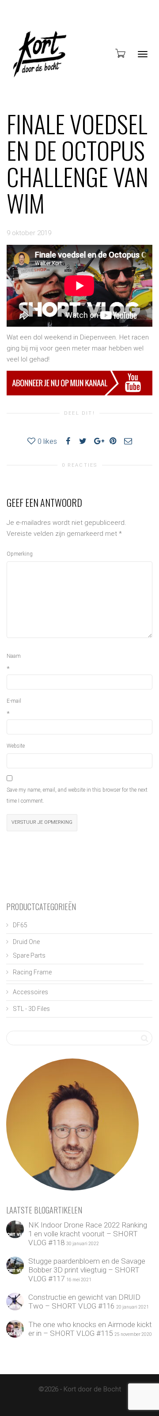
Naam (14, 656)
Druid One (26, 941)
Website (16, 746)
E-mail (14, 701)
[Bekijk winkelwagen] (119, 53)
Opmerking (20, 554)
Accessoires (30, 992)
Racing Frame (32, 972)
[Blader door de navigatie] (142, 54)
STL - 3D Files (31, 1008)
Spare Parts (29, 955)
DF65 (20, 925)
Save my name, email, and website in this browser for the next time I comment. (77, 795)
